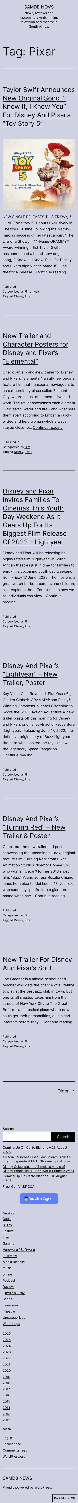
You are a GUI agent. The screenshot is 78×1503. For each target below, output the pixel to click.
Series (7, 1299)
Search (8, 1129)
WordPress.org (14, 1456)
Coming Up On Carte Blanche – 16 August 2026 (35, 1178)
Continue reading (51, 272)
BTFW (7, 1225)
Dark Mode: (62, 1498)
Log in (7, 1438)
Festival (8, 1231)
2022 (7, 1358)
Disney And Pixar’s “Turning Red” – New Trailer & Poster (34, 827)
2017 (6, 1389)
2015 (6, 1401)
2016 (6, 1395)
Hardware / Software (19, 1249)
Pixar (28, 296)
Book (7, 1219)
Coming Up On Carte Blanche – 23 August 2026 (35, 1150)
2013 (6, 1414)
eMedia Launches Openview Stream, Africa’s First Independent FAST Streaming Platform (37, 1159)
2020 (7, 1370)
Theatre (9, 1311)
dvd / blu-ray (15, 1293)
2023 (7, 1352)
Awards (8, 1212)
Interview (10, 1256)
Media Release (14, 1262)
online (7, 1274)
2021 (6, 1364)
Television (10, 1305)
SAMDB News (39, 7)
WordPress (42, 1487)
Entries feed (12, 1444)
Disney (18, 296)
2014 (6, 1408)
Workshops (11, 1324)
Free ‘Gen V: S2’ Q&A (18, 1186)
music (36, 291)
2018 (6, 1383)
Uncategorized (14, 1317)
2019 (6, 1377)
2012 (6, 1420)
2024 (7, 1346)
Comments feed (15, 1450)
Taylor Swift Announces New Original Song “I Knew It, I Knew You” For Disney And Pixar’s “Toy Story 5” (39, 106)
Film (27, 291)
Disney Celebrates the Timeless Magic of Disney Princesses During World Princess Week (38, 1169)
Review (8, 1287)
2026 (7, 1333)
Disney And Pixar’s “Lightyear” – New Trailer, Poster (31, 674)
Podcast (9, 1280)
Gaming (9, 1243)
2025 (7, 1340)
